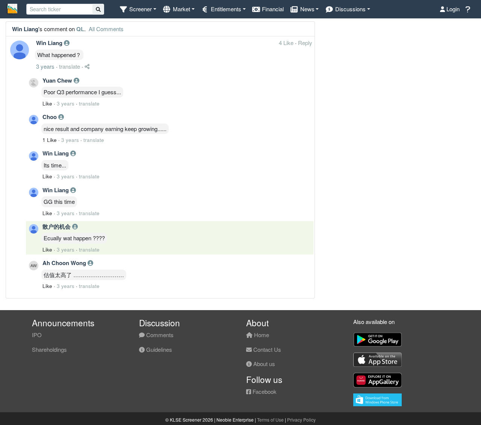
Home (261, 335)
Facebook (264, 391)
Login (452, 9)
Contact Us (266, 349)
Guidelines (158, 349)
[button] (137, 9)
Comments (159, 335)
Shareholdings (49, 349)
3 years (45, 66)
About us (263, 364)
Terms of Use (270, 419)
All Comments (105, 29)
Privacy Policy (301, 419)
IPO (37, 335)
